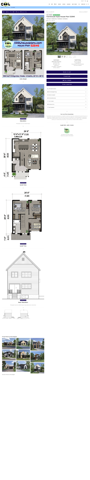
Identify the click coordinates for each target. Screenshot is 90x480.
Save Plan (67, 76)
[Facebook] (84, 1)
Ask (11, 11)
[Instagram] (86, 1)
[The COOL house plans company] (67, 130)
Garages (68, 4)
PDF (14, 11)
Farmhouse (48, 13)
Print (5, 11)
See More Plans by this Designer (8, 374)
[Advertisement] (23, 327)
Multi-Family (74, 4)
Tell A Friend (67, 80)
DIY (79, 4)
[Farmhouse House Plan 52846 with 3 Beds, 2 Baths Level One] (23, 154)
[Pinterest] (82, 1)
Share (8, 11)
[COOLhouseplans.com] (5, 4)
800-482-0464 (68, 125)
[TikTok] (87, 1)
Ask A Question (67, 84)
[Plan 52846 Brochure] (23, 46)
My (56, 4)
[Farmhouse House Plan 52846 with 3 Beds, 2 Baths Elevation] (67, 38)
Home (3, 7)
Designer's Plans (24, 11)
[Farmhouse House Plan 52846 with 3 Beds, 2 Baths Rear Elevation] (23, 275)
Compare (18, 11)
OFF (53, 11)
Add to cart (67, 72)
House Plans (8, 7)
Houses (63, 4)
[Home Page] (52, 4)
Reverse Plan (23, 118)
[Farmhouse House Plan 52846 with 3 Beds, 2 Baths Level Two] (23, 216)
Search (59, 4)
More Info (83, 4)
